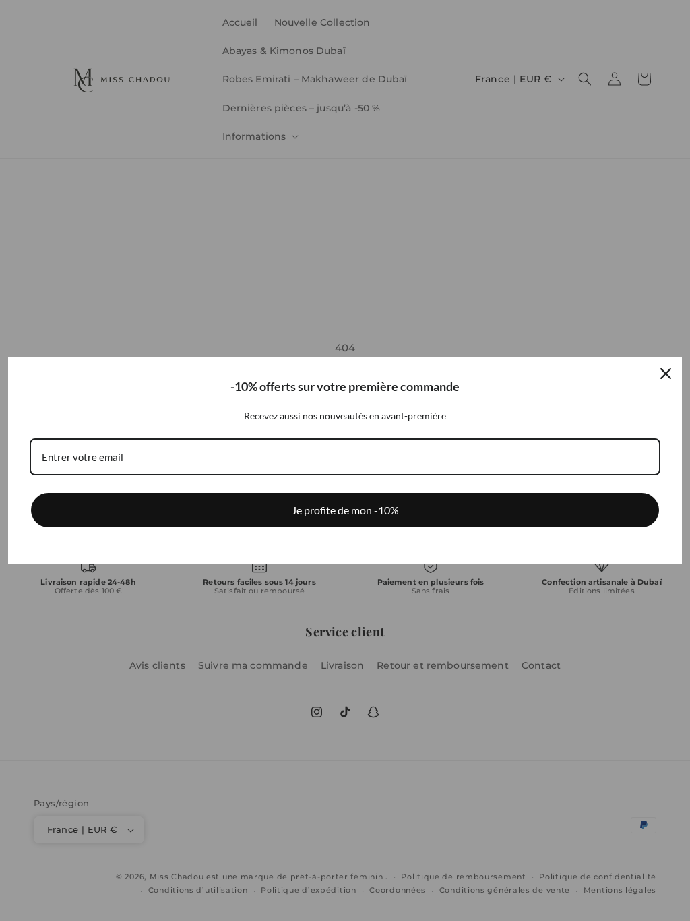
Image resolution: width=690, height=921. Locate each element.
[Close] (666, 373)
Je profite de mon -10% (345, 510)
